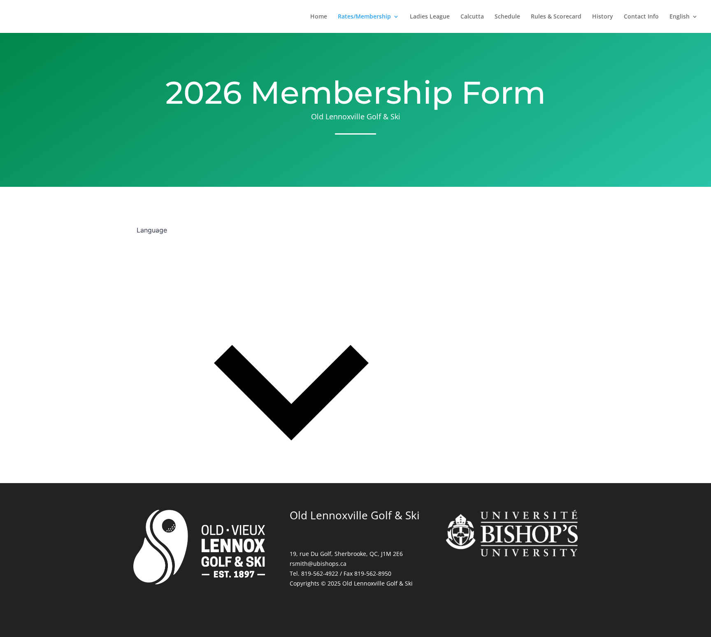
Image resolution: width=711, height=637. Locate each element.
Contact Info (641, 17)
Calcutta (472, 17)
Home (318, 17)
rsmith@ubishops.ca (318, 563)
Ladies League (430, 17)
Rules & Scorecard (556, 17)
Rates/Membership (364, 17)
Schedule (507, 17)
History (602, 17)
